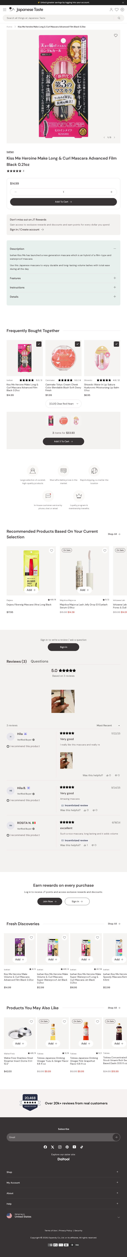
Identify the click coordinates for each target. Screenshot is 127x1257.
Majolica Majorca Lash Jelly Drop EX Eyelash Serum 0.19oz (83, 606)
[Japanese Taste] (26, 9)
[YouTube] (74, 1146)
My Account (13, 1182)
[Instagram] (60, 1147)
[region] (63, 701)
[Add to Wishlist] (115, 35)
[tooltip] (74, 806)
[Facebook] (45, 1147)
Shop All (112, 534)
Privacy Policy (65, 1230)
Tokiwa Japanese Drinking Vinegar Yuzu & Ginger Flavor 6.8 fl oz (52, 1061)
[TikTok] (81, 1147)
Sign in (63, 647)
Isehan (10, 151)
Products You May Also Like (33, 1007)
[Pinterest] (67, 1147)
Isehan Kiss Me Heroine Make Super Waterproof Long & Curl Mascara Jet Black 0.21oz (85, 978)
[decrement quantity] (15, 191)
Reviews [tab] (17, 662)
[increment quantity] (111, 191)
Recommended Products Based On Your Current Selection (52, 534)
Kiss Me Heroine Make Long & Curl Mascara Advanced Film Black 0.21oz (22, 387)
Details (14, 296)
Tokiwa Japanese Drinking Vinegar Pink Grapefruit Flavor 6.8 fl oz (84, 1061)
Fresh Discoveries (23, 923)
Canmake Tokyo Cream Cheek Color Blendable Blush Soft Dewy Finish (63, 387)
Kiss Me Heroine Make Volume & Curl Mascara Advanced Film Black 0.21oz (18, 977)
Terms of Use (51, 1230)
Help (9, 1203)
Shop (9, 1172)
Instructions (17, 287)
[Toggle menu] (5, 10)
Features (15, 278)
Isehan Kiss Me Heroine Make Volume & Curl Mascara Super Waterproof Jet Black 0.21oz (52, 978)
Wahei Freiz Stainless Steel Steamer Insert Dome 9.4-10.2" (18, 1061)
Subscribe (116, 1137)
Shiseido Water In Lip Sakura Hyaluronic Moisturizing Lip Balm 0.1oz (101, 387)
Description (17, 249)
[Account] (111, 10)
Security (78, 1230)
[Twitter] (52, 1147)
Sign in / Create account (24, 229)
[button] (15, 171)
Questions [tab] (39, 662)
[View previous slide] (104, 137)
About (10, 1193)
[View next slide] (114, 137)
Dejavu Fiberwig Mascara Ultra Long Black (29, 604)
